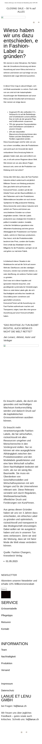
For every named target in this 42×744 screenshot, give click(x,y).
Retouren (6, 622)
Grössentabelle (9, 608)
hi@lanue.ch (20, 706)
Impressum (7, 683)
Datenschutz (7, 690)
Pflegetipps (7, 615)
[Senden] (6, 594)
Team (4, 649)
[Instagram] (2, 727)
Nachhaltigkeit (8, 656)
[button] (39, 17)
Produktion (6, 663)
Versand (5, 670)
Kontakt (5, 629)
